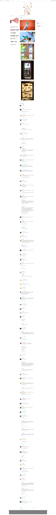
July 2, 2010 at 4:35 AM (24, 379)
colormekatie (23, 154)
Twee (22, 262)
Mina (22, 104)
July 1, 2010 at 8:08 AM (24, 317)
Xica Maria (23, 474)
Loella (22, 391)
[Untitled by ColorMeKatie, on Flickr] (27, 41)
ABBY (22, 373)
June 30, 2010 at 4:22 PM (24, 135)
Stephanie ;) (23, 249)
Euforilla (22, 315)
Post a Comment (22, 504)
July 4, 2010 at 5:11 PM (24, 443)
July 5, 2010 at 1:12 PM (24, 453)
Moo (12, 27)
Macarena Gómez (23, 303)
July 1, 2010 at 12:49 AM (24, 260)
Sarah (22, 108)
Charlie (22, 455)
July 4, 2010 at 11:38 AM (24, 426)
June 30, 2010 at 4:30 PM (24, 140)
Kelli (22, 180)
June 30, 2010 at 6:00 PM (24, 193)
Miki (22, 220)
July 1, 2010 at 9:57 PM (24, 366)
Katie (22, 137)
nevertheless (23, 496)
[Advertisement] (40, 31)
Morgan (22, 467)
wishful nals (23, 327)
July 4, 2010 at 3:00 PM (24, 436)
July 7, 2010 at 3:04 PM (24, 465)
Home (27, 507)
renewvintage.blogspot (24, 300)
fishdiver (22, 258)
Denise (22, 174)
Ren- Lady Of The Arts (24, 164)
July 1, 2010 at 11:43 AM (24, 334)
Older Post (33, 507)
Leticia (22, 420)
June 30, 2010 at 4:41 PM (24, 167)
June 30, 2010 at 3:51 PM (24, 106)
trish (22, 428)
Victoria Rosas (23, 279)
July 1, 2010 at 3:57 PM (24, 344)
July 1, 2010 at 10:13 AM (24, 325)
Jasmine (22, 478)
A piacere (23, 500)
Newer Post (21, 507)
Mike (22, 368)
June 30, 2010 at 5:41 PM (24, 187)
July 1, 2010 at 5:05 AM (24, 313)
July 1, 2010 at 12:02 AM (24, 256)
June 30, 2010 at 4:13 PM (24, 130)
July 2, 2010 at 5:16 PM (24, 404)
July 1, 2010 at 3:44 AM (24, 305)
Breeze (22, 463)
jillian (22, 406)
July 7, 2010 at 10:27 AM (24, 461)
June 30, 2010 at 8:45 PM (24, 218)
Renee (22, 311)
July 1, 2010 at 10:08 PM (24, 371)
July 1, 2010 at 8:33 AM (24, 321)
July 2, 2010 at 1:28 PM (24, 395)
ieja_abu (22, 231)
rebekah (22, 445)
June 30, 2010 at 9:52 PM (24, 233)
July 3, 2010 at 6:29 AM (24, 418)
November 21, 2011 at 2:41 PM (25, 503)
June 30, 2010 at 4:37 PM (24, 156)
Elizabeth (23, 226)
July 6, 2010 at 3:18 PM (24, 457)
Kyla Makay (23, 132)
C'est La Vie (23, 336)
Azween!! (23, 307)
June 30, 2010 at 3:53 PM (24, 112)
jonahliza (22, 377)
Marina (22, 142)
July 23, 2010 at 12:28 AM (24, 498)
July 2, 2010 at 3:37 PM (24, 400)
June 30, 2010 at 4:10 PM (24, 126)
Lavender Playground (24, 169)
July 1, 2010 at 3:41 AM (24, 301)
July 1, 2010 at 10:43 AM (24, 329)
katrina (22, 271)
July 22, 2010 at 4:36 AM (24, 494)
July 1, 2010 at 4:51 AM (24, 309)
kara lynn (23, 253)
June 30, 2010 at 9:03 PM (24, 224)
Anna (22, 195)
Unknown (23, 114)
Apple (22, 235)
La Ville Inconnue (26, 161)
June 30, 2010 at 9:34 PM (24, 229)
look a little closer (23, 402)
